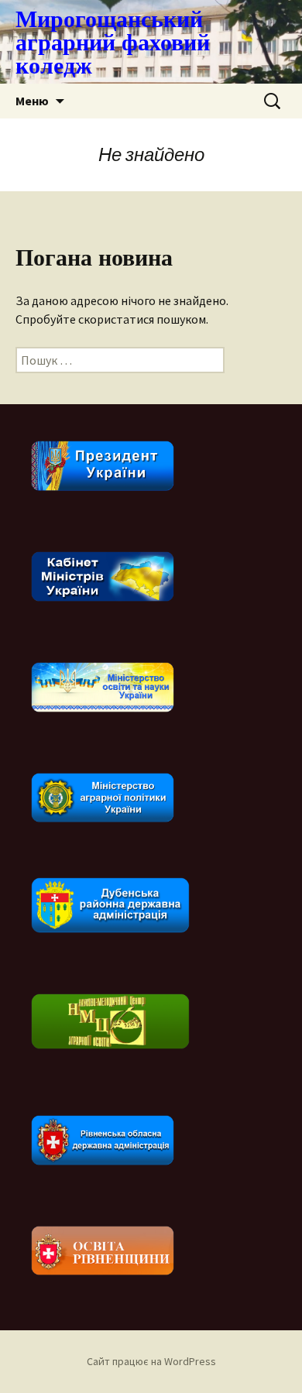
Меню (32, 100)
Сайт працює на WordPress (151, 1361)
